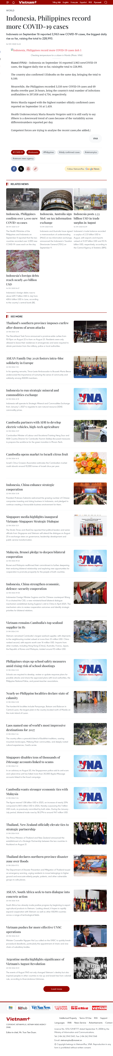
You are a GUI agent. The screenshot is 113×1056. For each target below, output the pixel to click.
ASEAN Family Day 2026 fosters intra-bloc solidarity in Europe (35, 360)
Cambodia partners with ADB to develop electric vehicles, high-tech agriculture (33, 424)
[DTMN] (70, 1008)
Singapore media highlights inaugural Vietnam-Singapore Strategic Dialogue (32, 519)
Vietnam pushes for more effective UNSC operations (34, 929)
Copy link (35, 169)
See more (17, 316)
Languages (60, 1022)
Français (74, 2)
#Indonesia (33, 152)
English (66, 2)
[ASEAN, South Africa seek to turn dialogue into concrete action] (90, 901)
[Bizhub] (13, 1008)
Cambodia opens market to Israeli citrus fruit (37, 454)
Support (103, 1018)
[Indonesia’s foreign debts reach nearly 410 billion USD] (22, 261)
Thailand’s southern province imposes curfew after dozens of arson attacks (37, 325)
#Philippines (48, 152)
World (10, 10)
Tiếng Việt (57, 2)
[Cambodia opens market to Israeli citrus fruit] (90, 463)
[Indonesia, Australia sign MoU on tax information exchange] (56, 199)
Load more (56, 988)
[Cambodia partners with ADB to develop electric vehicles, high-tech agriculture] (90, 431)
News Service (80, 1022)
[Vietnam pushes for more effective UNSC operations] (90, 936)
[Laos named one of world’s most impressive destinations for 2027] (90, 734)
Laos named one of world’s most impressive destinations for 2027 (36, 727)
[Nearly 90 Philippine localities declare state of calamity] (90, 702)
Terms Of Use (85, 1018)
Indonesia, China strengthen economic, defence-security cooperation (33, 586)
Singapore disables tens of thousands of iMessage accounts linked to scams (33, 759)
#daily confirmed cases (69, 152)
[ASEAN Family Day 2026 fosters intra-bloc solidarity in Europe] (90, 367)
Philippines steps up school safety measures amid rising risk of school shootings (36, 663)
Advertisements (96, 1022)
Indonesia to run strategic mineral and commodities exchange (32, 392)
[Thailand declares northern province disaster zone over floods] (90, 865)
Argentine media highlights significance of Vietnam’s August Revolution (35, 961)
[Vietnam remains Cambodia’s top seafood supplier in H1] (90, 631)
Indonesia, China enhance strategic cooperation (30, 487)
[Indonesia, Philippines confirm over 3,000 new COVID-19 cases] (22, 199)
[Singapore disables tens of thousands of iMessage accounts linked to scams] (90, 766)
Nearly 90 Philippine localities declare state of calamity (37, 695)
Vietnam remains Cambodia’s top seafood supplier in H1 (34, 625)
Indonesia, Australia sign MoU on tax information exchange (56, 218)
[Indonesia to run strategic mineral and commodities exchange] (90, 399)
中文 (90, 2)
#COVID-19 (18, 152)
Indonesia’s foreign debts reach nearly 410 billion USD (22, 280)
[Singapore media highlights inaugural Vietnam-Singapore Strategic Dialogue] (90, 525)
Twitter (21, 169)
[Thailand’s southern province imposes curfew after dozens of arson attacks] (90, 332)
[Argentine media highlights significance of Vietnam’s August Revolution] (90, 968)
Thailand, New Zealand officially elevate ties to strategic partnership (37, 826)
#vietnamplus (91, 152)
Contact (108, 1022)
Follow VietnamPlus (75, 168)
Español (83, 2)
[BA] (90, 1008)
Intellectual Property (68, 1018)
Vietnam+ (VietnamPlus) (28, 2)
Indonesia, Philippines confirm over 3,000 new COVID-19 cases (21, 218)
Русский (97, 2)
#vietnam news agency (23, 158)
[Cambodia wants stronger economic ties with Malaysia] (90, 798)
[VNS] (31, 1008)
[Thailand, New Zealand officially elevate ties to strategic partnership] (90, 833)
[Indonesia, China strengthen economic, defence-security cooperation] (90, 593)
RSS (96, 1018)
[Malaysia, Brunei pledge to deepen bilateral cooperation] (90, 561)
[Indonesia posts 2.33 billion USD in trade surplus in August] (90, 199)
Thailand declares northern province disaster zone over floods (37, 858)
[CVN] (51, 1008)
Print (28, 169)
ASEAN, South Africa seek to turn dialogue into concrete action (38, 894)
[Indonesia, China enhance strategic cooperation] (90, 493)
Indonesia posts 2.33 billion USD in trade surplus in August (87, 218)
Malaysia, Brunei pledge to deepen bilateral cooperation (35, 554)
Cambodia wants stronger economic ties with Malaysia (37, 791)
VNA (69, 1022)
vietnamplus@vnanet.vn (71, 1040)
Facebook (14, 169)
